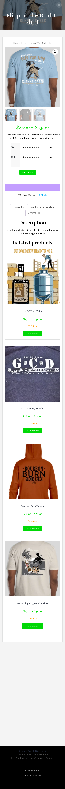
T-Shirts (24, 43)
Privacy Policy (32, 770)
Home (16, 43)
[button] (55, 52)
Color (14, 157)
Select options (32, 333)
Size (13, 147)
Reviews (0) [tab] (34, 213)
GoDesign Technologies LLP (39, 758)
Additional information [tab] (42, 207)
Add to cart (27, 172)
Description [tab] (19, 207)
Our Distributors (32, 775)
